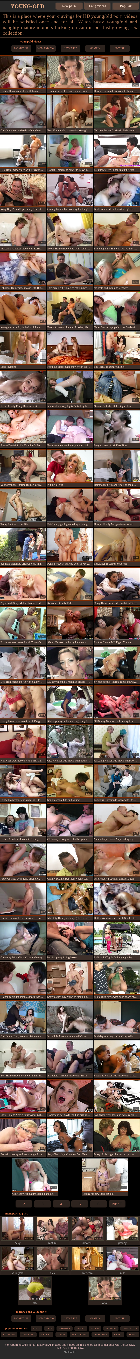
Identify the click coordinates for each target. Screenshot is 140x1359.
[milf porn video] (122, 1269)
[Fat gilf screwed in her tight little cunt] (117, 151)
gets (49, 1328)
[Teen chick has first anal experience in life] (70, 72)
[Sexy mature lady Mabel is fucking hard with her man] (70, 978)
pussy (36, 1328)
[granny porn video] (122, 1239)
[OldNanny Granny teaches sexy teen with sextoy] (117, 702)
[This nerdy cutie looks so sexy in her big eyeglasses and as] (70, 269)
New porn (69, 6)
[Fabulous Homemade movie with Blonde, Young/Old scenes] (23, 269)
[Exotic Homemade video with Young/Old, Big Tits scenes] (70, 229)
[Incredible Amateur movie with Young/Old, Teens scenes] (70, 1017)
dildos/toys (130, 1328)
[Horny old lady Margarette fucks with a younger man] (117, 505)
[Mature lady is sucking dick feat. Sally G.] (117, 859)
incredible (100, 1334)
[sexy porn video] (17, 1239)
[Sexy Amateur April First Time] (117, 426)
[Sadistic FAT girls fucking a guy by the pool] (117, 938)
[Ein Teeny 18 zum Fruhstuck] (117, 347)
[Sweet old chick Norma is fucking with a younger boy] (117, 663)
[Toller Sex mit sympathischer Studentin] (117, 308)
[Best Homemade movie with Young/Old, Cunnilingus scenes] (70, 111)
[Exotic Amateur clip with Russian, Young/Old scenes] (70, 308)
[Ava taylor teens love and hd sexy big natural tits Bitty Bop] (117, 1096)
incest (95, 1328)
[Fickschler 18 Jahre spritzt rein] (117, 544)
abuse (61, 1334)
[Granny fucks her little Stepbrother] (117, 387)
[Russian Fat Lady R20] (70, 584)
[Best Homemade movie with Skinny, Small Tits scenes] (23, 663)
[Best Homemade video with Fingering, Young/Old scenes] (23, 151)
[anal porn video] (105, 1299)
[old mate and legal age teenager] (117, 269)
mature (120, 48)
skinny (133, 1334)
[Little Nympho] (23, 347)
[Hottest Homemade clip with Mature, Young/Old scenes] (23, 72)
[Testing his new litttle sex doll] (105, 1174)
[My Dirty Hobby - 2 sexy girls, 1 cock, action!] (70, 899)
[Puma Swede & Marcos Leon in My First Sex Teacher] (70, 544)
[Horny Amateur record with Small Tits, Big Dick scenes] (23, 741)
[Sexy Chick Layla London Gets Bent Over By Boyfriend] (70, 1135)
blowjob (111, 1328)
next (117, 1204)
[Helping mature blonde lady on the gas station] (117, 466)
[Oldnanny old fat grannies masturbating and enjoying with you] (23, 978)
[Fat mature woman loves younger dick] (70, 426)
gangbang (28, 1334)
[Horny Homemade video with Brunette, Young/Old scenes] (117, 72)
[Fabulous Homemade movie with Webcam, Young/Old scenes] (70, 347)
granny (95, 48)
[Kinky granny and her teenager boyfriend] (70, 702)
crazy (118, 1334)
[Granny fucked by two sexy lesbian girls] (70, 190)
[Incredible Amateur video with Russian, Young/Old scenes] (23, 229)
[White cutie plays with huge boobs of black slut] (117, 978)
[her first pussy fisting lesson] (70, 938)
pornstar (64, 1328)
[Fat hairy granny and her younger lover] (23, 1135)
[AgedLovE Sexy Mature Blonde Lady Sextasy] (23, 584)
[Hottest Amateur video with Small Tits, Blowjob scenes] (117, 899)
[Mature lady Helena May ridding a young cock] (117, 820)
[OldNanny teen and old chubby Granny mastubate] (23, 111)
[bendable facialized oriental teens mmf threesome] (23, 544)
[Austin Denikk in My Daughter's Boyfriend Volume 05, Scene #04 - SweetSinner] (23, 426)
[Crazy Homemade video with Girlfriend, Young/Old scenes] (117, 584)
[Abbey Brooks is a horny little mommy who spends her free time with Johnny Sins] (70, 623)
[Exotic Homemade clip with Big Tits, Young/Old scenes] (23, 781)
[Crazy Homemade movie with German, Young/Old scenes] (23, 899)
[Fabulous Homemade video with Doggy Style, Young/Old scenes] (117, 781)
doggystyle (79, 1334)
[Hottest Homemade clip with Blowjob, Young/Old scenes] (70, 151)
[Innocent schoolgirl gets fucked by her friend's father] (70, 387)
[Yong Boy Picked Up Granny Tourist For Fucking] (23, 190)
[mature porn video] (52, 1239)
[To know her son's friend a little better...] (117, 111)
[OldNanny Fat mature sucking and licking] (35, 1174)
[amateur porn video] (87, 1239)
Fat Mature (21, 48)
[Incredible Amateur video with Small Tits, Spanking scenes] (70, 1056)
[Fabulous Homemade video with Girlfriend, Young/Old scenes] (117, 1056)
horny (81, 1328)
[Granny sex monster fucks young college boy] (70, 859)
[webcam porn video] (87, 1269)
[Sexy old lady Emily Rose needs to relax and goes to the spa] (23, 387)
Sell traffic (70, 1352)
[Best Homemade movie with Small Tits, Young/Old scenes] (23, 1056)
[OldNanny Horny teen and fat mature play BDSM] (23, 1017)
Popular (125, 6)
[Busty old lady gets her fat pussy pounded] (117, 1135)
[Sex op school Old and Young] (70, 781)
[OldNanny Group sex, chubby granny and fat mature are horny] (70, 820)
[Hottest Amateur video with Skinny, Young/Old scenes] (23, 820)
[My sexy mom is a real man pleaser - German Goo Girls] (70, 663)
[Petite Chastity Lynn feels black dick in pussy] (23, 859)
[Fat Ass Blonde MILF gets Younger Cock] (117, 623)
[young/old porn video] (17, 1269)
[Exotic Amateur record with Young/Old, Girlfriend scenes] (23, 623)
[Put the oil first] (70, 466)
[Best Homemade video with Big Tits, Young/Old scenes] (117, 190)
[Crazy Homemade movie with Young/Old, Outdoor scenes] (70, 741)
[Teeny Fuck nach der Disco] (23, 505)
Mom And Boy (45, 48)
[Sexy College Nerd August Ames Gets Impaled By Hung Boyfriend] (23, 1096)
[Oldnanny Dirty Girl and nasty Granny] (23, 938)
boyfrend (9, 1334)
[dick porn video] (52, 1269)
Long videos (97, 6)
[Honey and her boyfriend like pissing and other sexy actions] (70, 1096)
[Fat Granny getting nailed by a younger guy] (70, 505)
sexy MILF (70, 48)
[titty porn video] (35, 1299)
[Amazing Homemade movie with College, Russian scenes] (117, 741)
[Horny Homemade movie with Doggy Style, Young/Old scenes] (23, 702)
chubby (46, 1334)
